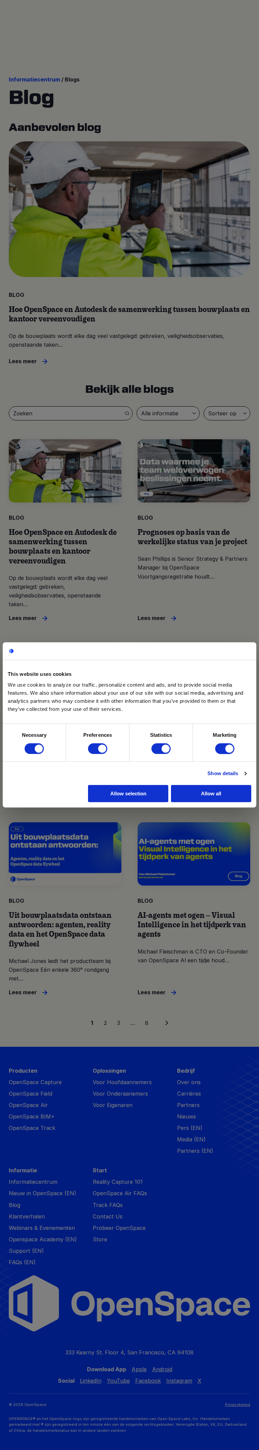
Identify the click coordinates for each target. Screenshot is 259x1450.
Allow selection (128, 793)
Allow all (211, 793)
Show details (222, 773)
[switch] (97, 748)
